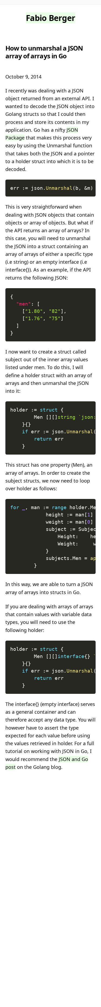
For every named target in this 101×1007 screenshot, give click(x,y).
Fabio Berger (50, 17)
